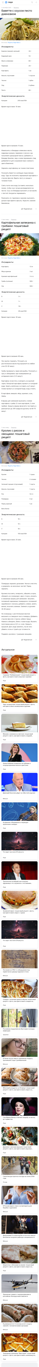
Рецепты (16, 7)
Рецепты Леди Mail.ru (14, 42)
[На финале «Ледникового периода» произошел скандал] (19, 816)
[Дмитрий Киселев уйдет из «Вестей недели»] (19, 787)
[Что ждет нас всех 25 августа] (19, 846)
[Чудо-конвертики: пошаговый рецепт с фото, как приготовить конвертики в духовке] (19, 698)
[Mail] (6, 2)
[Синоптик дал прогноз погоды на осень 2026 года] (19, 1170)
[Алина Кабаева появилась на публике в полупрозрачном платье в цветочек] (19, 757)
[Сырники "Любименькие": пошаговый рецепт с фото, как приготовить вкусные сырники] (19, 669)
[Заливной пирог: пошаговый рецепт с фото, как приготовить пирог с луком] (19, 905)
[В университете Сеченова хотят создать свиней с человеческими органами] (19, 1318)
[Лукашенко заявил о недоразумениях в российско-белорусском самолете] (19, 1288)
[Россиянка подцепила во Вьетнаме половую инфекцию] (19, 1023)
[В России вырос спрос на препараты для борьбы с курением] (19, 1200)
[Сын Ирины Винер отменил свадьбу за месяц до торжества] (19, 1111)
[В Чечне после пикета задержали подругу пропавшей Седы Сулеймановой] (19, 1052)
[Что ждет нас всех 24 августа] (19, 934)
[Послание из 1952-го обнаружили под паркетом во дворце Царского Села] (19, 964)
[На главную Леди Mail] (10, 2)
